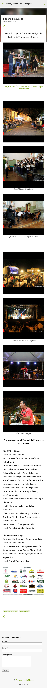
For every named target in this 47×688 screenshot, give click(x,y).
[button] (4, 26)
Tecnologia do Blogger (25, 680)
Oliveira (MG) (24, 611)
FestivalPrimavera (10, 611)
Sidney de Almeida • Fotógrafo (19, 4)
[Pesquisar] (43, 3)
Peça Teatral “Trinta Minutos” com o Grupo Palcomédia (23, 87)
